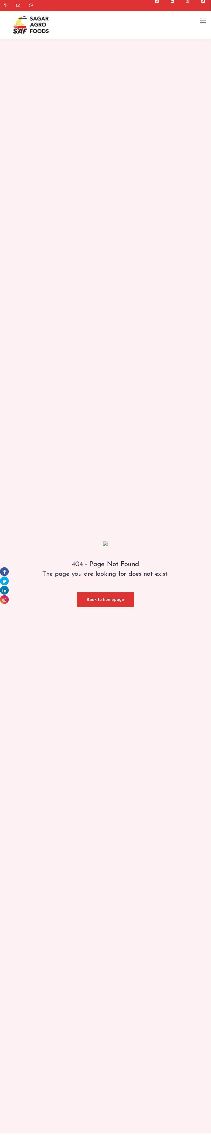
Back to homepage (105, 599)
